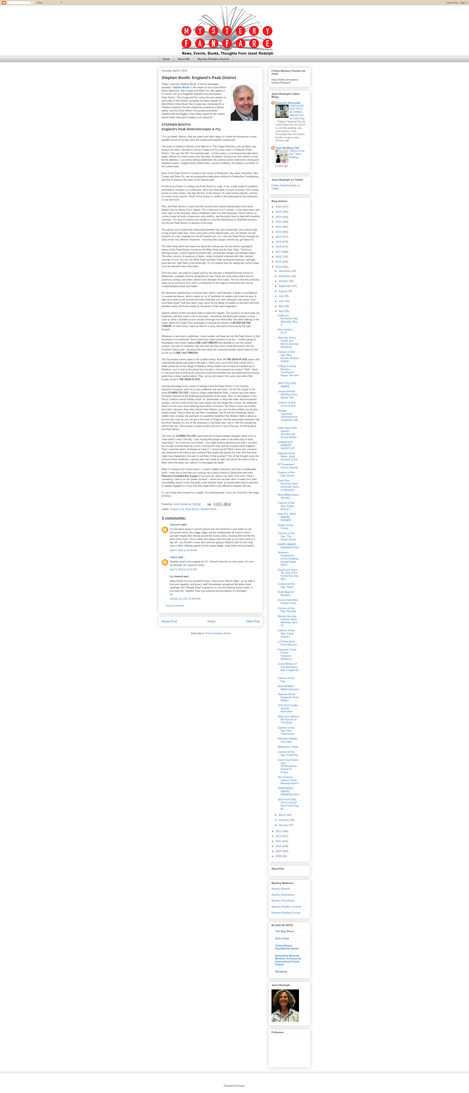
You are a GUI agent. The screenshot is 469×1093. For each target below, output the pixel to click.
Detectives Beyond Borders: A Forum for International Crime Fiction (288, 960)
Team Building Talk (287, 147)
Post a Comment (175, 605)
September (285, 286)
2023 (279, 221)
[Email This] (215, 504)
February (284, 819)
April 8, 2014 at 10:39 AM (183, 550)
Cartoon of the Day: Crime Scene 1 (286, 633)
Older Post (253, 621)
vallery (173, 557)
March (283, 814)
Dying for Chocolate (287, 102)
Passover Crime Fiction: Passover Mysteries (287, 654)
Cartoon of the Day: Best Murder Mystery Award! (288, 356)
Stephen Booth (208, 509)
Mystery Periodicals (283, 900)
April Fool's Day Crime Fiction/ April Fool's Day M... (288, 804)
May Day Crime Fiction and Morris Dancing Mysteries (288, 342)
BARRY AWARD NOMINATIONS (288, 546)
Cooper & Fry (177, 509)
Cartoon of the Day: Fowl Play (288, 753)
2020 (279, 236)
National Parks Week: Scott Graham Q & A (288, 456)
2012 (279, 836)
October (284, 281)
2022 (279, 226)
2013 (279, 831)
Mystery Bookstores (283, 894)
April (282, 311)
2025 (279, 211)
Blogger (241, 1085)
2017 (279, 251)
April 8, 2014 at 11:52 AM (183, 569)
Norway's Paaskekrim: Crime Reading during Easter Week (288, 558)
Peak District (192, 509)
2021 (279, 231)
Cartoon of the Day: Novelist (287, 610)
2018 (279, 246)
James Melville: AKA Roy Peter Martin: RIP (288, 394)
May (281, 306)
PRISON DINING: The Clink (288, 740)
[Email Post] (208, 504)
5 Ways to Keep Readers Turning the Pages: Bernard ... (288, 372)
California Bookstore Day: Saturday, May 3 (288, 320)
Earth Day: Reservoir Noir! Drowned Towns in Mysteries (288, 485)
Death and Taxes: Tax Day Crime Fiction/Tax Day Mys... (288, 574)
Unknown (175, 524)
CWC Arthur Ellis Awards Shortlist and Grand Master (287, 432)
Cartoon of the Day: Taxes (286, 585)
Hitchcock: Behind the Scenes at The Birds (288, 719)
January (284, 825)
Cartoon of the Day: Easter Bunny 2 (286, 505)
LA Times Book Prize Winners (287, 643)
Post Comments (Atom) (218, 633)
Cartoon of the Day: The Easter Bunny (287, 536)
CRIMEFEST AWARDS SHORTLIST (286, 445)
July (281, 296)
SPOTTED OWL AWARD (287, 385)
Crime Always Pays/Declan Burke (287, 947)
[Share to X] (222, 504)
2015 (279, 261)
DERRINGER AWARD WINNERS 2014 (288, 791)
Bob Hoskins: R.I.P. (285, 331)
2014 (279, 266)
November (285, 276)
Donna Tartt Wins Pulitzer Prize (288, 601)
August (283, 291)
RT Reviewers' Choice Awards (288, 466)
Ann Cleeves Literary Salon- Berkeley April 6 (288, 780)
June (282, 301)
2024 (279, 216)
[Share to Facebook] (226, 504)
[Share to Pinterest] (229, 504)
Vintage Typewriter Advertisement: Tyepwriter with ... (288, 416)
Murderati (281, 971)
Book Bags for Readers (286, 593)
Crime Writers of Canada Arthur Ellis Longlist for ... (288, 668)
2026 (279, 206)
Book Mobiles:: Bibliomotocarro (288, 688)
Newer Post (169, 621)
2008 (279, 856)
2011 (279, 841)
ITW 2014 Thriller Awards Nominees (288, 708)
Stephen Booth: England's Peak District (288, 697)
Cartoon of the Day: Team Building (296, 154)
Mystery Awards (281, 888)
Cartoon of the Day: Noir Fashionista (286, 730)
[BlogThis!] (219, 504)
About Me (184, 58)
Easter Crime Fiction (285, 527)
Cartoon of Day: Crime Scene (287, 404)
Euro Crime (282, 938)
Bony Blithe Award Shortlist (288, 496)
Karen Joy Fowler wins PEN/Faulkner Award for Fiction (288, 766)
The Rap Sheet (284, 931)
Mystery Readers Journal (213, 58)
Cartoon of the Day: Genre (286, 474)
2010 (279, 846)
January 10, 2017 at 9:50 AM (185, 598)
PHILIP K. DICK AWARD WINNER (287, 517)
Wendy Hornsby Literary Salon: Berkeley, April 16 (288, 621)
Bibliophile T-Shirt (288, 746)
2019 (279, 241)
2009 (279, 851)
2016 (279, 256)
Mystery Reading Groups (286, 912)
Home (166, 58)
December (285, 270)
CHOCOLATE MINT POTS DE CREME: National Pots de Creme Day (297, 112)
